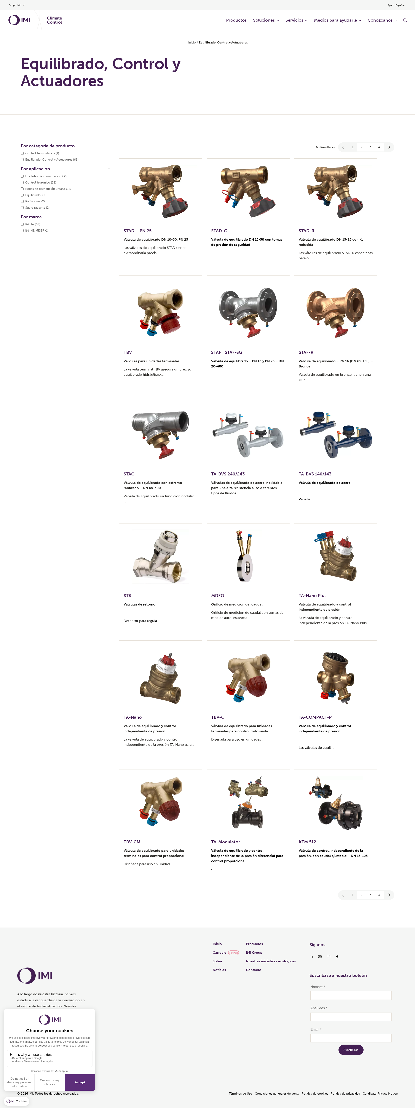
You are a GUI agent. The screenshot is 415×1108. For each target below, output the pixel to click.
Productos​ (236, 20)
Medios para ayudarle (335, 20)
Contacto (253, 970)
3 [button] (370, 147)
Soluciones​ (264, 20)
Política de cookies (315, 1093)
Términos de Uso (240, 1093)
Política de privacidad (345, 1093)
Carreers (219, 952)
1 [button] (353, 147)
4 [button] (379, 147)
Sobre (217, 961)
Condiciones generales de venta (277, 1093)
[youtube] (320, 956)
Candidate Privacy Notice (380, 1093)
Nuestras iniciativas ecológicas (271, 961)
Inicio (192, 42)
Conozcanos (380, 20)
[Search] (405, 20)
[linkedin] (311, 956)
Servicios (294, 20)
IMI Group (254, 952)
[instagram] (328, 956)
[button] (343, 147)
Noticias (219, 970)
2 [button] (361, 147)
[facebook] (337, 956)
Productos (254, 944)
